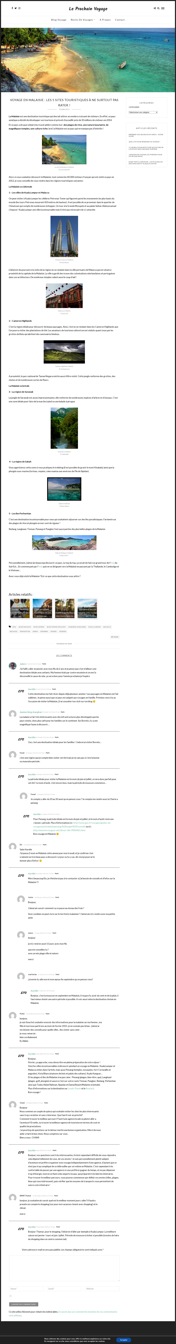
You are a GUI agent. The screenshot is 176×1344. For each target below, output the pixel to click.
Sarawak (44, 631)
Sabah (35, 631)
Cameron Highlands (77, 627)
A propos (105, 19)
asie (14, 627)
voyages (62, 631)
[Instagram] (19, 8)
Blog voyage (58, 19)
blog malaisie (25, 627)
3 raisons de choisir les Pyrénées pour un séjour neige (145, 155)
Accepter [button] (123, 1340)
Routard (90, 1088)
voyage (54, 631)
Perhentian (25, 631)
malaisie (13, 631)
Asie (112, 562)
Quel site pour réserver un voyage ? (144, 142)
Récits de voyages (82, 19)
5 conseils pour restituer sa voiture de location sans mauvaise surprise (146, 148)
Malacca (107, 627)
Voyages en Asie (64, 644)
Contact (120, 19)
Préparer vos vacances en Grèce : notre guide (146, 135)
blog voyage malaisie (56, 627)
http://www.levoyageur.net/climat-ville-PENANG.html (59, 830)
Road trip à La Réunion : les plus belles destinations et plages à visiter (146, 162)
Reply (44, 664)
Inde (40, 566)
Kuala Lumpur (95, 627)
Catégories (134, 107)
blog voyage (39, 627)
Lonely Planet (74, 1088)
